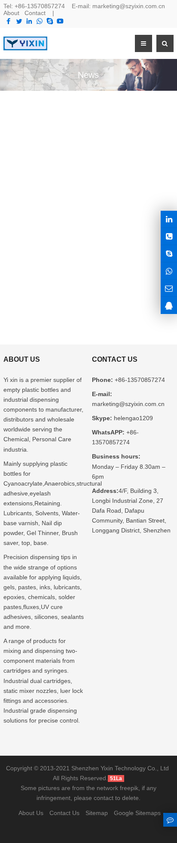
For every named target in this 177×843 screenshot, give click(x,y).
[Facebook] (8, 21)
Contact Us (64, 812)
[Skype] (50, 21)
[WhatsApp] (39, 21)
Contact (35, 12)
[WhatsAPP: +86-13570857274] (169, 270)
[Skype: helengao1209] (169, 253)
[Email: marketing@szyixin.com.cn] (169, 288)
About (11, 12)
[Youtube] (60, 21)
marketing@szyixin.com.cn (128, 6)
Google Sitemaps (137, 812)
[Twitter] (19, 21)
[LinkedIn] (29, 21)
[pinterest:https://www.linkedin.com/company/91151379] (169, 219)
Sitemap (96, 812)
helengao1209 (132, 418)
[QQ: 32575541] (169, 305)
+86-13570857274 (40, 6)
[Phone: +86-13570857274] (169, 236)
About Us (30, 812)
